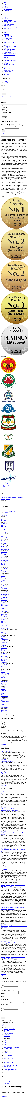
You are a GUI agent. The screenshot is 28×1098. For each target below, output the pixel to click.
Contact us (6, 1034)
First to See (6, 1045)
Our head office (7, 68)
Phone (2, 987)
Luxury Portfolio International (11, 1069)
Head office (6, 1030)
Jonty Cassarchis (5, 673)
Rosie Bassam (4, 707)
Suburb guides (7, 30)
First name (4, 105)
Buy (5, 2)
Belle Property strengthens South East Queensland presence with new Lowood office (13, 957)
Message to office (5, 1015)
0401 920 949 (4, 523)
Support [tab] (6, 512)
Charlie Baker (4, 690)
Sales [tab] (5, 509)
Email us (3, 488)
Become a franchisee (9, 75)
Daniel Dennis (4, 515)
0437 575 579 (4, 619)
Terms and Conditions (15, 115)
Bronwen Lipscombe (6, 537)
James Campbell (5, 549)
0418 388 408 (4, 540)
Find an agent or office (9, 59)
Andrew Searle (4, 532)
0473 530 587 (4, 636)
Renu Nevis (3, 684)
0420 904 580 (4, 563)
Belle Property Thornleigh (7, 761)
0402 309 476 (4, 518)
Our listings (14, 497)
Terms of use (7, 1083)
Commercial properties (9, 55)
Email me (3, 519)
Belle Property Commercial (10, 1063)
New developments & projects (11, 27)
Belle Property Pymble (6, 751)
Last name (4, 107)
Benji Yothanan (4, 588)
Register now (4, 1096)
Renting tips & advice (9, 50)
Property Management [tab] (9, 511)
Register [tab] (6, 82)
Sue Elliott (3, 577)
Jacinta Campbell (5, 594)
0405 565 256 (4, 580)
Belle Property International (10, 1065)
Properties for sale (8, 22)
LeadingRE (6, 1068)
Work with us (7, 74)
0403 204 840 (4, 557)
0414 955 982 (4, 535)
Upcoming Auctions (5, 499)
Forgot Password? (6, 97)
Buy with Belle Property (10, 21)
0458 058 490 (4, 602)
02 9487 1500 (4, 486)
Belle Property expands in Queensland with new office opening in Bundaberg (12, 908)
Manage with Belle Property (11, 60)
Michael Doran (4, 521)
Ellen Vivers (4, 650)
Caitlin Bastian (4, 617)
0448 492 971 (4, 642)
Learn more (3, 759)
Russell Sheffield (5, 566)
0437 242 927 (4, 597)
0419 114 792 (4, 631)
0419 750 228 (4, 659)
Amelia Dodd (4, 583)
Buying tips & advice (9, 28)
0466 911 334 (4, 585)
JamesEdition (7, 1070)
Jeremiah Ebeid (4, 554)
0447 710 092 (4, 670)
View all (3, 975)
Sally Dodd (3, 571)
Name (2, 985)
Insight (5, 1057)
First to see (6, 7)
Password (4, 91)
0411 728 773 (4, 591)
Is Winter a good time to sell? (8, 943)
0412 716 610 (4, 552)
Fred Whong (4, 543)
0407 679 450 (4, 676)
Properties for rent (8, 48)
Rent (5, 3)
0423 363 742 (4, 648)
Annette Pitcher (4, 696)
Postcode (4, 114)
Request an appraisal (9, 38)
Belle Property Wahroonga (7, 773)
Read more (3, 807)
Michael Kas (4, 600)
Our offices (20, 497)
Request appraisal (8, 9)
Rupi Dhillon (4, 662)
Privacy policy (7, 1081)
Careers (5, 1031)
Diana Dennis (4, 611)
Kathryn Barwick (5, 701)
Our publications (8, 73)
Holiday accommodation (10, 53)
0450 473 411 (4, 546)
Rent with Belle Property (10, 46)
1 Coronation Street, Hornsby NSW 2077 (6, 484)
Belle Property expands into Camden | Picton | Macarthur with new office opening (12, 809)
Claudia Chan (4, 634)
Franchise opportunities (9, 1033)
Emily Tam (3, 622)
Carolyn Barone (4, 639)
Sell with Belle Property (9, 36)
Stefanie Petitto (4, 628)
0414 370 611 (4, 625)
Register (3, 1025)
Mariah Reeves (4, 605)
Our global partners (8, 70)
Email (3, 89)
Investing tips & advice (9, 64)
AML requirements (8, 1058)
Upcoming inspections (9, 24)
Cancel (3, 133)
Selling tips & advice (9, 42)
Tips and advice (7, 71)
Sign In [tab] (5, 81)
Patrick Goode (4, 560)
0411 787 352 (4, 529)
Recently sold (7, 39)
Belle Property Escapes (9, 1062)
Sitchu (5, 1072)
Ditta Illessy (3, 645)
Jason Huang (4, 656)
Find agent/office (8, 10)
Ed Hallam (3, 526)
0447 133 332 (4, 665)
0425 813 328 (4, 574)
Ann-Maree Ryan (5, 679)
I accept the (12, 115)
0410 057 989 (4, 569)
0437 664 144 (4, 653)
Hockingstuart (7, 1066)
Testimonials (7, 41)
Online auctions (7, 25)
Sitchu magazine (8, 1055)
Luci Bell (3, 667)
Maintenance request (9, 503)
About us (6, 11)
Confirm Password (6, 112)
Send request (4, 744)
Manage (6, 6)
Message (3, 993)
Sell (5, 4)
